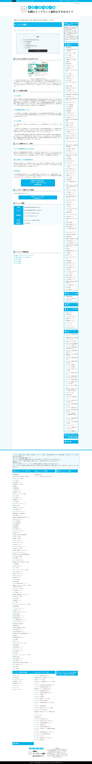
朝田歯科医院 (68, 236)
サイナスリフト (69, 322)
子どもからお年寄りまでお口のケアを (31, 39)
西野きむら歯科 (69, 275)
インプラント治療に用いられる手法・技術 (71, 299)
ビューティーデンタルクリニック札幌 (71, 166)
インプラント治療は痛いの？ (71, 407)
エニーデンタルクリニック (71, 152)
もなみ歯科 (68, 252)
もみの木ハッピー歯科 (70, 200)
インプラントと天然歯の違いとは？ (71, 397)
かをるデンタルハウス (70, 160)
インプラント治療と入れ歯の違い (71, 373)
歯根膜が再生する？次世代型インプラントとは (71, 338)
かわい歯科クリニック (70, 75)
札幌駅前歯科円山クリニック (71, 250)
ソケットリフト (69, 324)
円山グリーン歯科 (69, 123)
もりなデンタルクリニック (71, 232)
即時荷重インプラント (70, 320)
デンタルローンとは (70, 425)
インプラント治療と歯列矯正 (71, 379)
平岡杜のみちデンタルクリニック (71, 219)
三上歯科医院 (68, 158)
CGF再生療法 (68, 314)
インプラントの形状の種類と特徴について (71, 351)
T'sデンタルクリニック (70, 265)
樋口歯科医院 (68, 63)
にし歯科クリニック (70, 65)
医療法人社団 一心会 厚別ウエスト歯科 (71, 156)
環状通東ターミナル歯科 (71, 59)
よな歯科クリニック (70, 216)
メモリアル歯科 (69, 177)
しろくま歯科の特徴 (27, 41)
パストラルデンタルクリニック (71, 83)
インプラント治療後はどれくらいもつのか (71, 428)
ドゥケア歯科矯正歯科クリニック (71, 182)
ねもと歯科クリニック (70, 57)
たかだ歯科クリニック (70, 150)
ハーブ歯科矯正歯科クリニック (71, 229)
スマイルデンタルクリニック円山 (71, 258)
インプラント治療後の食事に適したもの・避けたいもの (71, 377)
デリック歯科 (68, 162)
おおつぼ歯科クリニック (71, 277)
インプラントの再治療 (70, 366)
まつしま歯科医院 (69, 104)
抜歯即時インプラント (70, 318)
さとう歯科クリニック (70, 194)
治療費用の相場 (69, 296)
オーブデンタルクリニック (71, 115)
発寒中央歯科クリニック (71, 262)
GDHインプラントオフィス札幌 (72, 71)
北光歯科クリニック (70, 68)
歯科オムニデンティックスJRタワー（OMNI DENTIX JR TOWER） (72, 186)
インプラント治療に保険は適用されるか (71, 410)
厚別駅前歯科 (68, 110)
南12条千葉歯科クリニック (71, 224)
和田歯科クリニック (70, 78)
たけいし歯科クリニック (71, 168)
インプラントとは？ (70, 392)
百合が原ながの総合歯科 (71, 234)
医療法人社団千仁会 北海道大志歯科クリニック (72, 282)
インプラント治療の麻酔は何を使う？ (71, 358)
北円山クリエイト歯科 (70, 135)
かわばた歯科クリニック (71, 240)
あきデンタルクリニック (71, 172)
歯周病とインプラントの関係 (72, 304)
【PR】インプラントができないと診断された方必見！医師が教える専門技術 (72, 436)
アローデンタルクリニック (71, 214)
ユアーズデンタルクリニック (71, 92)
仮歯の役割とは (69, 394)
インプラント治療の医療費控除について (71, 404)
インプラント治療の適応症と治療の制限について (71, 348)
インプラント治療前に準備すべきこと (71, 335)
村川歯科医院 (68, 179)
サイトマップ (77, 3)
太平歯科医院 (68, 212)
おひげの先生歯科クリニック (71, 242)
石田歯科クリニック (70, 175)
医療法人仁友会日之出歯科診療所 (71, 120)
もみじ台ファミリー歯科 (71, 190)
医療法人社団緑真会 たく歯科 (72, 238)
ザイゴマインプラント (70, 327)
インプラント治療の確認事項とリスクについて (71, 419)
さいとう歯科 (68, 73)
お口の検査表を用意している (31, 45)
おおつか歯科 (18, 259)
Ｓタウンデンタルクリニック (71, 129)
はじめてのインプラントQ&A (72, 331)
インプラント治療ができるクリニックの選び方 (71, 382)
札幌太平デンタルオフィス (71, 88)
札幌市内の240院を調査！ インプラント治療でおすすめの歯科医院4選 (37, 182)
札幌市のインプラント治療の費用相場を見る (37, 197)
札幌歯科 (68, 61)
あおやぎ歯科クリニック (71, 267)
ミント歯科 (68, 206)
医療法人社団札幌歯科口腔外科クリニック (71, 99)
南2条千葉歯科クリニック (71, 226)
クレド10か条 (27, 47)
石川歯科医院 (68, 260)
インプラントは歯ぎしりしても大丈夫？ (71, 370)
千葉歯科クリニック (70, 204)
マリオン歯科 (68, 202)
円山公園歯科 (68, 108)
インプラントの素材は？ (71, 364)
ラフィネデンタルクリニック (71, 133)
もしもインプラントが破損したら (71, 386)
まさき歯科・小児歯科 (70, 148)
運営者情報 (69, 441)
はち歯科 (68, 248)
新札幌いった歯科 (69, 125)
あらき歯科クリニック (70, 96)
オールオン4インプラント (71, 316)
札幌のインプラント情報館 (72, 293)
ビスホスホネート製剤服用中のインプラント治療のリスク (71, 344)
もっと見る (38, 50)
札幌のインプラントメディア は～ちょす (25, 0)
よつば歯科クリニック (70, 192)
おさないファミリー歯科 (71, 52)
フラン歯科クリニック (70, 90)
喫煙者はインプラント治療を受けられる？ (71, 355)
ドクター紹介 (27, 43)
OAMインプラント (69, 312)
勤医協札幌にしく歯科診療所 (71, 94)
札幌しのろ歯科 (69, 85)
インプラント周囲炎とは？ (71, 430)
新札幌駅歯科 (68, 47)
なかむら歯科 (68, 80)
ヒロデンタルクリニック (71, 127)
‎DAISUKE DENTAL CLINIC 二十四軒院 (71, 50)
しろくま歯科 (68, 289)
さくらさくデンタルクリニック (71, 142)
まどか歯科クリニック (70, 113)
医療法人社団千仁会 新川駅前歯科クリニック (72, 246)
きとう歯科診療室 (69, 106)
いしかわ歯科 (18, 263)
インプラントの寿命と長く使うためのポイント (71, 401)
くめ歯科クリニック (70, 131)
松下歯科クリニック (70, 117)
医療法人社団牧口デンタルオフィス (71, 139)
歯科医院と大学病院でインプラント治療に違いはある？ (71, 389)
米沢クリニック (69, 255)
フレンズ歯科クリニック (71, 285)
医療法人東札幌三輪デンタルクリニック (71, 197)
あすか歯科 (68, 287)
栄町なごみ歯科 (69, 222)
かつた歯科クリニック (70, 279)
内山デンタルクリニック (71, 102)
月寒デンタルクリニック (71, 170)
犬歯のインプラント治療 (71, 341)
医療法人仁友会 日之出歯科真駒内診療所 (72, 146)
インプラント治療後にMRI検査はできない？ (71, 362)
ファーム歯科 (18, 261)
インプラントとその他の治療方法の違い (71, 422)
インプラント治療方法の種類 (72, 309)
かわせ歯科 (68, 269)
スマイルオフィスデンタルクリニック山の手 (71, 209)
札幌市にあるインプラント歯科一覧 (22, 257)
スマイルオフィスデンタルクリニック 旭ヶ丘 (71, 272)
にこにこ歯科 (68, 55)
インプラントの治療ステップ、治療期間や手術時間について (71, 415)
